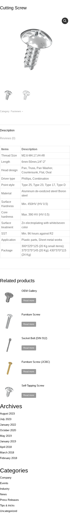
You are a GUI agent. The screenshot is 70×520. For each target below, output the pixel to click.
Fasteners (16, 111)
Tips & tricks (7, 505)
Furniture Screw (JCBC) (36, 361)
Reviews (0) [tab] (7, 138)
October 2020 (8, 430)
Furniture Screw (31, 314)
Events (4, 483)
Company (5, 477)
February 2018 (8, 458)
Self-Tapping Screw (33, 385)
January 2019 (8, 441)
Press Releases (9, 499)
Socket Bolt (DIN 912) (34, 338)
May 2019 (6, 435)
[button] (65, 21)
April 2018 (6, 446)
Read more (28, 300)
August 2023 (7, 413)
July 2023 (5, 419)
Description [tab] (7, 130)
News (3, 494)
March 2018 (7, 452)
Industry (5, 488)
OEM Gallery (29, 290)
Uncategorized (8, 510)
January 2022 (8, 424)
